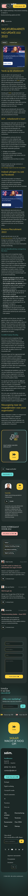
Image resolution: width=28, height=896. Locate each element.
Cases (6, 818)
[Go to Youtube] (12, 849)
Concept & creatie (9, 790)
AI (4, 799)
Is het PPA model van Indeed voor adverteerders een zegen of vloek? (11, 566)
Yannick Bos (8, 21)
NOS (10, 93)
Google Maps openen (11, 777)
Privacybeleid (11, 859)
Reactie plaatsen (13, 676)
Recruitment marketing (11, 549)
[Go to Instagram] (15, 849)
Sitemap (17, 826)
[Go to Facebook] (8, 849)
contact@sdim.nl (10, 770)
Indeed (4, 12)
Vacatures (7, 803)
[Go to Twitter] (5, 849)
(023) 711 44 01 (10, 767)
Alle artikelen (7, 814)
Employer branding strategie (12, 546)
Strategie (6, 782)
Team (5, 826)
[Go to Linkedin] (19, 849)
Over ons (6, 807)
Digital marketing (9, 553)
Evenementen (8, 822)
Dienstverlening (19, 813)
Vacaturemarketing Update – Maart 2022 (13, 614)
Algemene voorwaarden (14, 855)
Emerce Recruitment (6, 238)
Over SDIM (18, 822)
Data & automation (9, 794)
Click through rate (6, 591)
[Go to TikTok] (22, 849)
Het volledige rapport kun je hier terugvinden (13, 167)
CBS (18, 80)
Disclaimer (10, 862)
